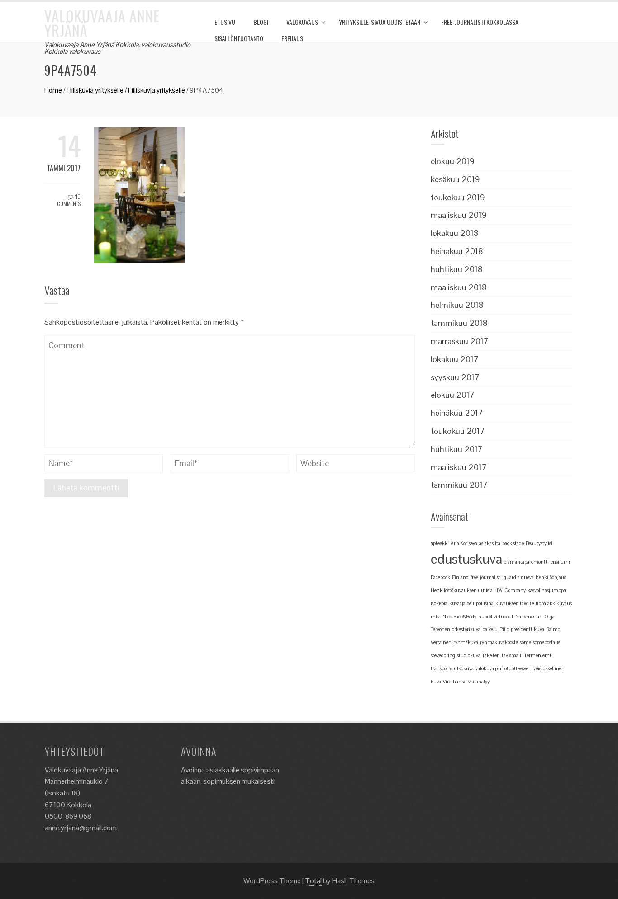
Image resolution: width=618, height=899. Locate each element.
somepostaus (546, 642)
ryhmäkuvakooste (499, 642)
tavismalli (512, 655)
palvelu (490, 629)
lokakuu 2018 (455, 233)
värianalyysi (480, 681)
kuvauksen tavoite (514, 603)
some (525, 642)
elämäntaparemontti (526, 562)
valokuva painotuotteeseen (503, 668)
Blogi (260, 22)
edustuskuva (466, 559)
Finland (460, 577)
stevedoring (443, 655)
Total (313, 880)
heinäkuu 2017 (457, 413)
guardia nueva (519, 577)
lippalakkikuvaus (554, 603)
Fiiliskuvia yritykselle (95, 90)
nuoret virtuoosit (495, 616)
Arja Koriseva (464, 543)
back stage (513, 543)
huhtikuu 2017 (457, 449)
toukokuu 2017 (458, 431)
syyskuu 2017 (455, 377)
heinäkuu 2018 (457, 251)
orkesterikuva (466, 629)
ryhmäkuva (465, 642)
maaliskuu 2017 (459, 467)
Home (53, 90)
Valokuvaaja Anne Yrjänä (102, 23)
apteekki (440, 543)
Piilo (504, 629)
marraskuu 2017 (460, 341)
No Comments (69, 200)
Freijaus (292, 38)
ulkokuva (464, 668)
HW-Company (510, 590)
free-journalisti (486, 577)
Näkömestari (528, 616)
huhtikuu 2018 (457, 269)
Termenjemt (537, 655)
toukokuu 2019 (458, 197)
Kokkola (439, 603)
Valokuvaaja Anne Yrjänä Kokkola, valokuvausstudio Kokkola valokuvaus (117, 48)
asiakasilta (489, 543)
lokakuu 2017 (455, 359)
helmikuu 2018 (457, 305)
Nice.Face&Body (459, 616)
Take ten (491, 655)
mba (436, 616)
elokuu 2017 (453, 395)
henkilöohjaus (551, 577)
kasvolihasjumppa (547, 590)
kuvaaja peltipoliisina (471, 603)
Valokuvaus (302, 22)
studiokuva (468, 655)
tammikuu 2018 (459, 323)
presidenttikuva (527, 629)
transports (441, 668)
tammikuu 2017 (459, 485)
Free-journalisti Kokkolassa (479, 22)
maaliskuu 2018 (459, 287)
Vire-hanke (454, 681)
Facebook (440, 577)
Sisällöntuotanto (238, 38)
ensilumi (560, 562)
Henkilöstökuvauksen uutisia (462, 590)
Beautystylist (539, 543)
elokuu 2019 (453, 161)
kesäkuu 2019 (455, 179)
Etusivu (224, 22)
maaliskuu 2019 (459, 215)
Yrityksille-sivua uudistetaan (379, 22)
